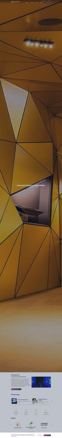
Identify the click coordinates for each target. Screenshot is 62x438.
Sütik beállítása (40, 435)
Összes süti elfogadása (47, 435)
